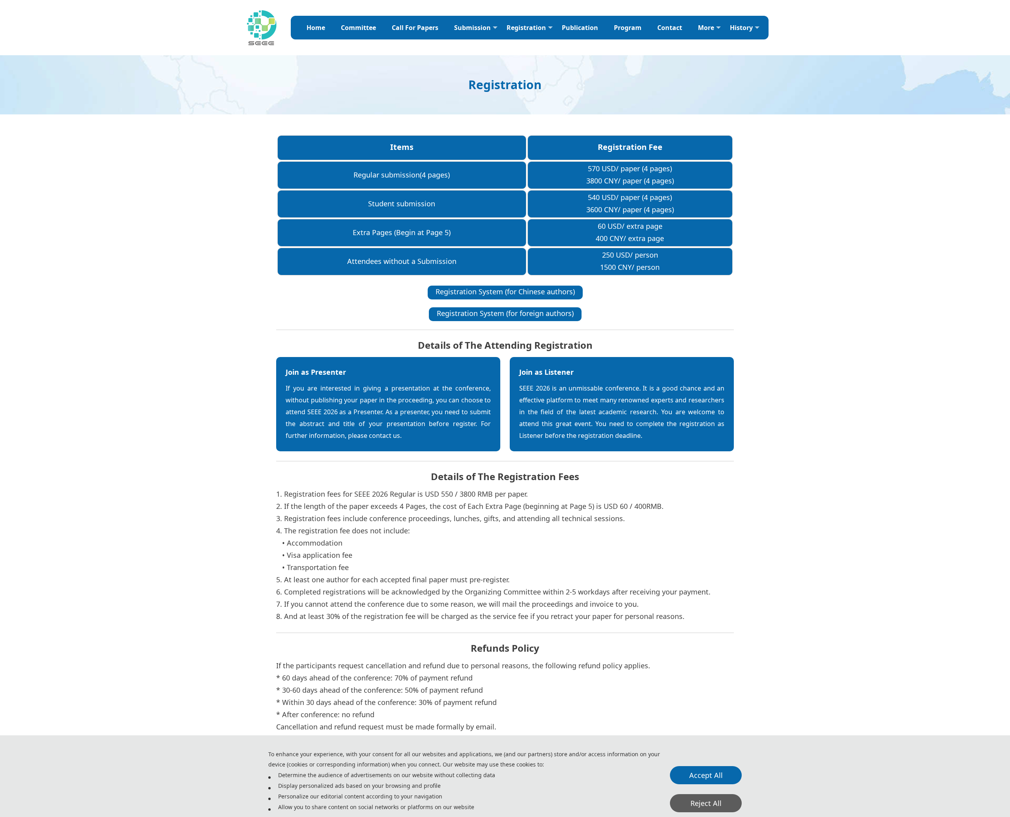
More (706, 27)
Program (628, 27)
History (741, 27)
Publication (580, 27)
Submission (472, 27)
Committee (358, 27)
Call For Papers (415, 27)
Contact (669, 27)
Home (316, 27)
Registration (526, 27)
